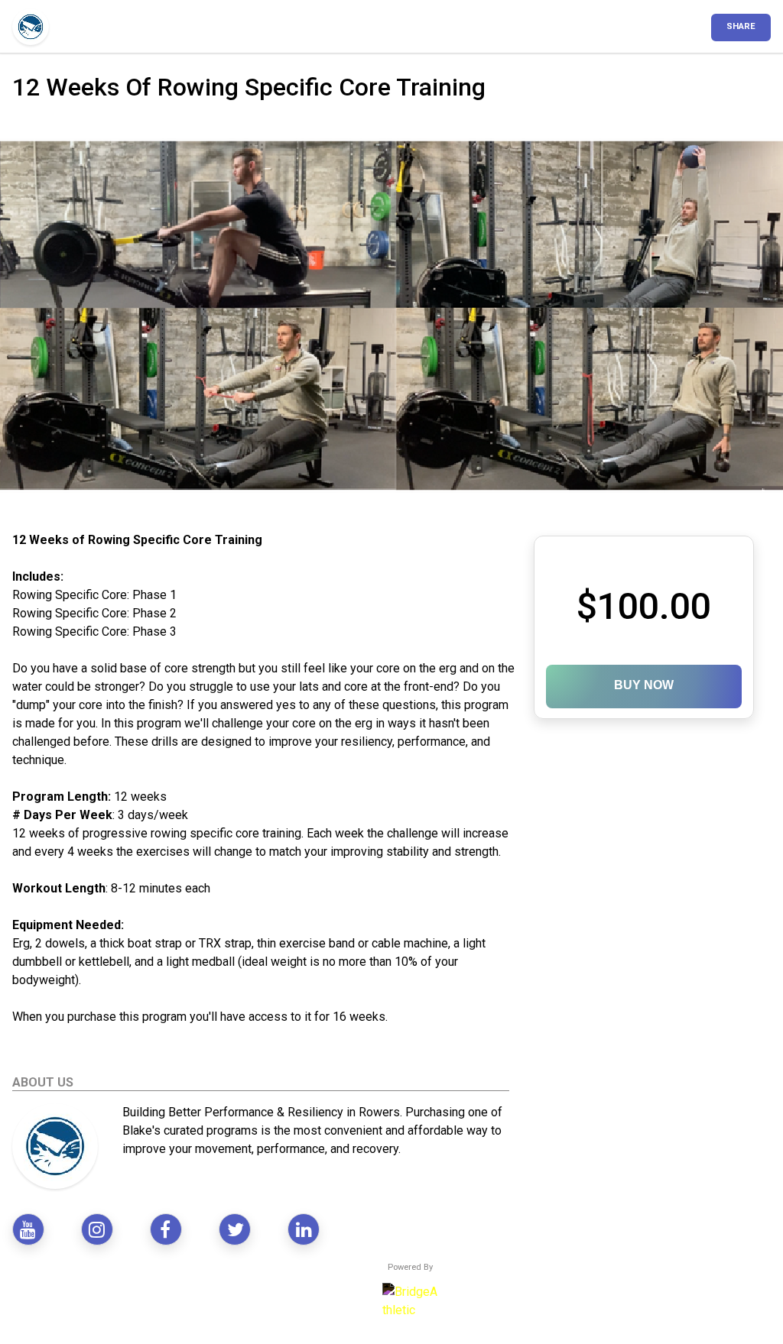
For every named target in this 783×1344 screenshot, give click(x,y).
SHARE (740, 26)
